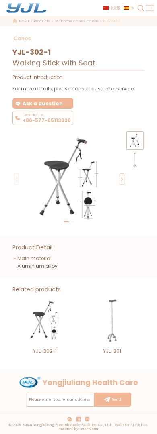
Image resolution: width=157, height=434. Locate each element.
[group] (135, 160)
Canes (93, 22)
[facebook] (78, 419)
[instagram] (87, 419)
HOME (24, 22)
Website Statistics (131, 425)
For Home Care (68, 22)
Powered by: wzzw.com (78, 429)
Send (116, 399)
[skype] (69, 419)
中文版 (114, 8)
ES (132, 8)
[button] (122, 179)
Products (42, 22)
